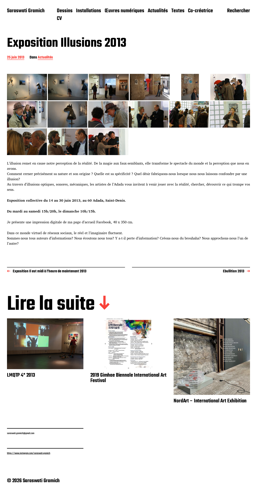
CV (59, 19)
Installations (88, 11)
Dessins (65, 11)
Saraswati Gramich (26, 11)
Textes (177, 11)
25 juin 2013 (15, 57)
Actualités (158, 11)
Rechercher (238, 11)
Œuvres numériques (124, 11)
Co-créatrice (200, 11)
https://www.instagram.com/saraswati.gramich (28, 453)
